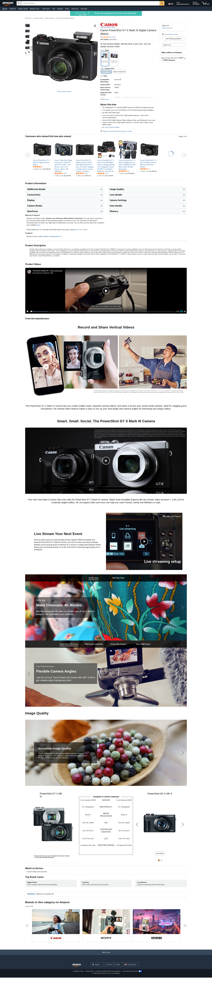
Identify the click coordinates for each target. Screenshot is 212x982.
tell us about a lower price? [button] (49, 236)
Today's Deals (23, 9)
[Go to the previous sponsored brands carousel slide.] (27, 925)
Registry (60, 9)
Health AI (12, 9)
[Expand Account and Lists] (189, 4)
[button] (5, 9)
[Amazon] (8, 3)
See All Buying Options (173, 38)
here (38, 225)
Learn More (160, 853)
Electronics (28, 18)
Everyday (84, 9)
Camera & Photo (38, 18)
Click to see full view (64, 91)
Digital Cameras (50, 18)
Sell (53, 9)
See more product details (110, 127)
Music (67, 9)
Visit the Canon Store (107, 27)
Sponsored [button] (28, 906)
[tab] (94, 578)
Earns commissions (56, 270)
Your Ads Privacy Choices (130, 971)
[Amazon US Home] (76, 965)
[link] (42, 162)
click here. (79, 229)
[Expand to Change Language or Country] (103, 964)
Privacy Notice (89, 971)
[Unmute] (185, 311)
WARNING (31, 894)
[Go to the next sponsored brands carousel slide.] (185, 925)
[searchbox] (90, 3)
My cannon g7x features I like (43, 273)
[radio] (27, 25)
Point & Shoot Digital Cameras (65, 18)
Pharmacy (75, 9)
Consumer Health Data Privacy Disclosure (108, 971)
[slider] (102, 311)
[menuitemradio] (181, 311)
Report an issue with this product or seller (117, 131)
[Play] (27, 311)
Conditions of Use (78, 971)
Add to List (167, 45)
